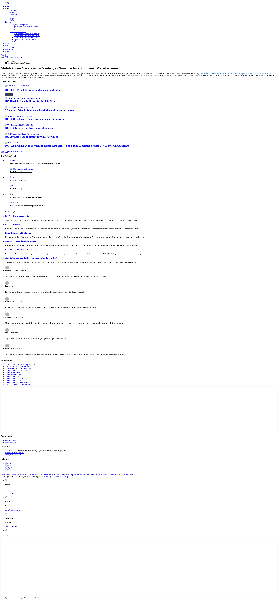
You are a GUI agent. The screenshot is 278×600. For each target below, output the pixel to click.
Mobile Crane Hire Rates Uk (230, 74)
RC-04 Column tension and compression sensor (26, 206)
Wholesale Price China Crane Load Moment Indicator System (39, 110)
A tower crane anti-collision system (20, 241)
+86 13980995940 (11, 493)
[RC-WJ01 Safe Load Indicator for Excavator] (12, 194)
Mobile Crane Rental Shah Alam (91, 475)
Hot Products (57, 477)
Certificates (13, 16)
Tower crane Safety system (19, 24)
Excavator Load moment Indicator (25, 38)
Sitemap (65, 477)
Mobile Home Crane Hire (15, 374)
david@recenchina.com (13, 455)
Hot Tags (49, 477)
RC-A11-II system (13, 224)
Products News (10, 440)
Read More (9, 95)
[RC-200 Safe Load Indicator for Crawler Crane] (22, 134)
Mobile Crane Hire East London (18, 382)
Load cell (13, 41)
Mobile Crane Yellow (266, 74)
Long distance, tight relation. (18, 233)
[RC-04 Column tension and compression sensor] (24, 203)
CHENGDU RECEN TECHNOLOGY (22, 250)
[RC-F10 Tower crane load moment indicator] (19, 125)
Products (8, 22)
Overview (13, 10)
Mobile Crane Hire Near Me (16, 380)
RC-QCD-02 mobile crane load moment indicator (32, 90)
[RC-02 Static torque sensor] (12, 177)
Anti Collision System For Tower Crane (14, 475)
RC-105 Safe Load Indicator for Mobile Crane (31, 101)
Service (7, 43)
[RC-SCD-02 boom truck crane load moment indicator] (18, 116)
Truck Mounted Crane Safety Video (19, 368)
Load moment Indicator (18, 32)
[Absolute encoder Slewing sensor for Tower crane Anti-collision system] (14, 160)
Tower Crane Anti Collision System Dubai (21, 365)
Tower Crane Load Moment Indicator (42, 475)
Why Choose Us (15, 14)
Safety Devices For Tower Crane (18, 366)
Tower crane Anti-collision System (26, 26)
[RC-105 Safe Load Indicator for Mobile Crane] (23, 98)
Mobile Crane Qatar (110, 475)
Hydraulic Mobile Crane (249, 74)
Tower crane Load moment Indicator (26, 30)
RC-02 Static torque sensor (19, 180)
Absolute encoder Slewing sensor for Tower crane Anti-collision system (35, 163)
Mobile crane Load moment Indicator (26, 34)
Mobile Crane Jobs (13, 372)
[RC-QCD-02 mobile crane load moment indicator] (18, 86)
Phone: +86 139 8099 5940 (14, 453)
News (7, 45)
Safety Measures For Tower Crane (18, 384)
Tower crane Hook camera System (26, 28)
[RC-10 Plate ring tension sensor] (21, 169)
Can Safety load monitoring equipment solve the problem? (31, 258)
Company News (10, 442)
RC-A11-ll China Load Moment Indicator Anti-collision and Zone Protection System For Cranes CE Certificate (67, 145)
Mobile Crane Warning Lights (17, 370)
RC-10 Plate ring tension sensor (21, 172)
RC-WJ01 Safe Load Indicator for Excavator (26, 197)
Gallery (7, 51)
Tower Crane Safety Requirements (67, 475)
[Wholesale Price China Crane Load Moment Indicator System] (19, 107)
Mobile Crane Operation (15, 378)
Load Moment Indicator (126, 475)
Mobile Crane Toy (13, 376)
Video (12, 47)
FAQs (12, 20)
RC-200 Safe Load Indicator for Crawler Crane (31, 136)
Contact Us (9, 49)
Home (7, 6)
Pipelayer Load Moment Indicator (25, 40)
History (12, 12)
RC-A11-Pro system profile (17, 216)
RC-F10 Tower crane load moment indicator (30, 127)
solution (12, 18)
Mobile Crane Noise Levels (209, 74)
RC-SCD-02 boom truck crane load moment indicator (35, 119)
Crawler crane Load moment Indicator (27, 36)
